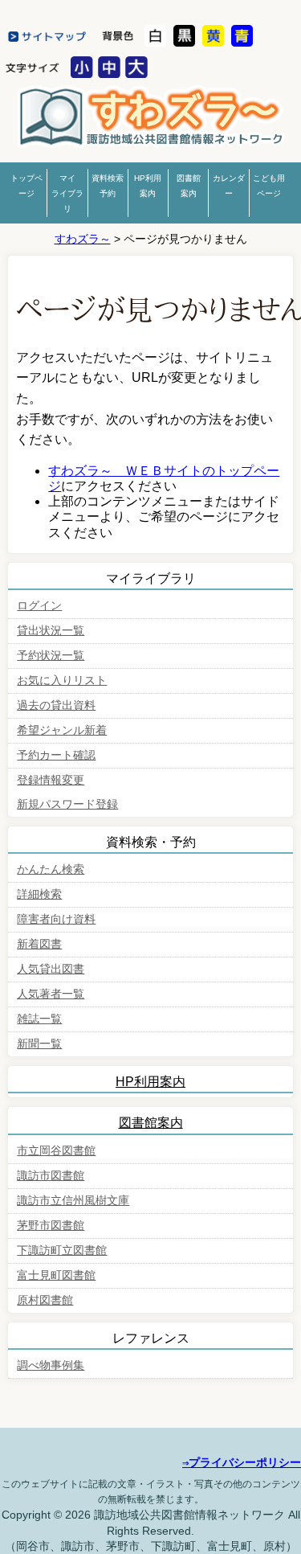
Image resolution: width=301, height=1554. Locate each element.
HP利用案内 (150, 1082)
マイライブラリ (67, 193)
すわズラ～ (83, 238)
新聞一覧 (39, 1044)
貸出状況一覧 (50, 631)
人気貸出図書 (50, 969)
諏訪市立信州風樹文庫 (73, 1201)
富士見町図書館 (56, 1275)
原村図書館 (45, 1300)
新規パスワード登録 (67, 804)
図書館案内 (151, 1123)
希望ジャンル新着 (62, 730)
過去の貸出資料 (56, 705)
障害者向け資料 (56, 919)
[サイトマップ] (50, 37)
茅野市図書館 (151, 119)
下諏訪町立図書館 (62, 1250)
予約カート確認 (56, 755)
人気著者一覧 (50, 994)
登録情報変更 (50, 780)
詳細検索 (39, 894)
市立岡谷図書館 (56, 1151)
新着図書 (39, 944)
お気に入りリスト (62, 680)
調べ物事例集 (50, 1365)
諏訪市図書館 (50, 1176)
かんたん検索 (50, 869)
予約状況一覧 (50, 656)
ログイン (39, 606)
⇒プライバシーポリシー (241, 1462)
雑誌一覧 (39, 1019)
